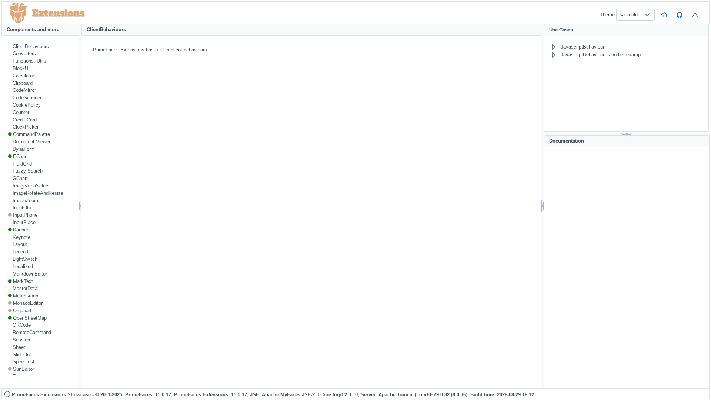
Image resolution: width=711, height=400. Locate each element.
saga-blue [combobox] (630, 14)
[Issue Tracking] (695, 15)
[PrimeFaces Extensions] (18, 13)
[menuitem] (37, 46)
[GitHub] (680, 15)
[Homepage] (664, 15)
